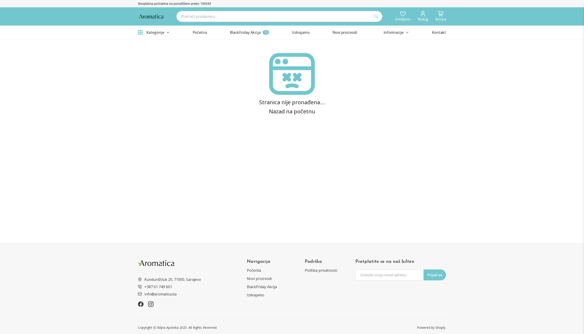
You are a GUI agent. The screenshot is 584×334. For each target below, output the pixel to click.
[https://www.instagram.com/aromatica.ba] (151, 304)
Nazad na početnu (292, 111)
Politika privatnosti (321, 270)
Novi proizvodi (259, 278)
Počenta (254, 270)
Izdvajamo (255, 294)
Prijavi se (434, 274)
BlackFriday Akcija (262, 286)
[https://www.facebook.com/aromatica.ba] (140, 304)
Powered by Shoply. (431, 327)
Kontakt (439, 32)
